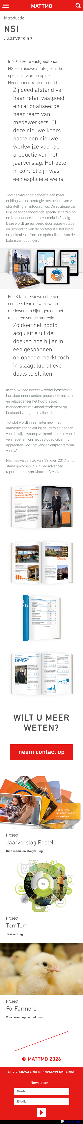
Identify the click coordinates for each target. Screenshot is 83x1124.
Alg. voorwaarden (23, 1072)
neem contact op (41, 752)
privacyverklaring (58, 1072)
